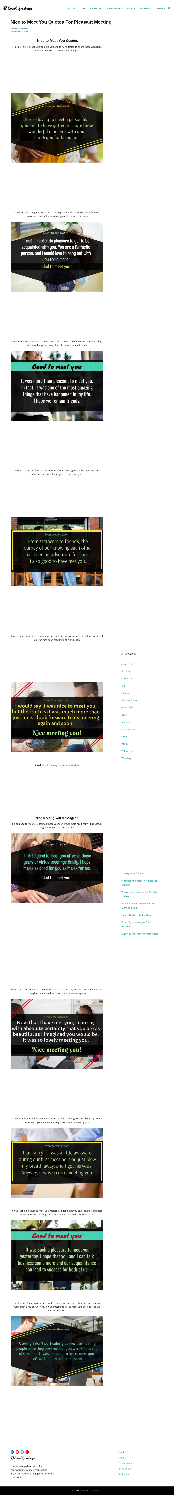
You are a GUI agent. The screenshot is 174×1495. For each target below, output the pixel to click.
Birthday (126, 671)
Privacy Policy (125, 1463)
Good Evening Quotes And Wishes (60, 765)
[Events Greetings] (23, 8)
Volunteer (126, 751)
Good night (127, 707)
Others (125, 736)
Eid (123, 685)
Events (125, 693)
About (121, 1452)
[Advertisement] (57, 74)
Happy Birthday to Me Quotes (137, 914)
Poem (124, 743)
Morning (126, 721)
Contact (122, 1457)
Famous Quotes (130, 700)
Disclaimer (123, 1474)
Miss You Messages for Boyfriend (139, 933)
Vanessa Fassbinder (20, 29)
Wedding (126, 758)
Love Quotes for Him (132, 873)
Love (124, 714)
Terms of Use (125, 1468)
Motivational (128, 729)
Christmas (126, 678)
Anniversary (128, 663)
